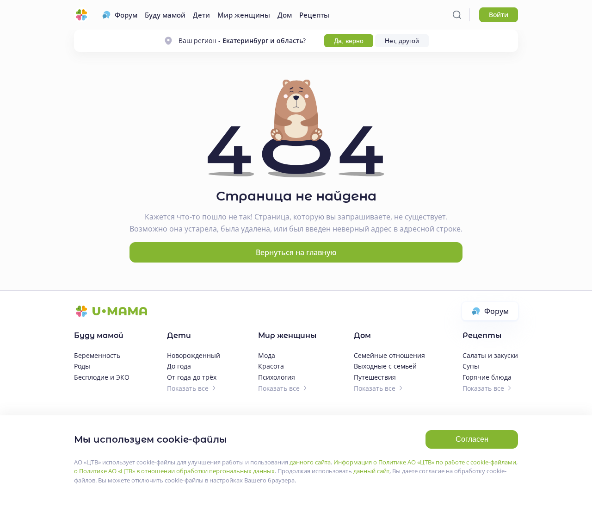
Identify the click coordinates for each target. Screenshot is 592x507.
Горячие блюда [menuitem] (487, 377)
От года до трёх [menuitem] (191, 377)
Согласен (472, 439)
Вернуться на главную (296, 252)
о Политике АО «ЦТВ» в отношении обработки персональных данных (174, 471)
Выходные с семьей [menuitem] (385, 366)
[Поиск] (457, 15)
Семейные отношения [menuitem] (389, 355)
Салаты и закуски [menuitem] (490, 355)
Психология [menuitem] (276, 377)
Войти (498, 14)
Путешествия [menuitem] (375, 377)
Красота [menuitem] (271, 366)
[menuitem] (119, 15)
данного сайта (310, 462)
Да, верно (349, 40)
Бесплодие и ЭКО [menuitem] (102, 377)
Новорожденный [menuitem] (193, 355)
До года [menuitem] (179, 366)
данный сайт (371, 471)
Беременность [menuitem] (97, 355)
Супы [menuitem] (470, 366)
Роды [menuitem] (82, 366)
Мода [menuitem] (266, 355)
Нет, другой (402, 40)
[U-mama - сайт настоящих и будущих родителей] (81, 15)
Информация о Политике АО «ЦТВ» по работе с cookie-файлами (424, 462)
